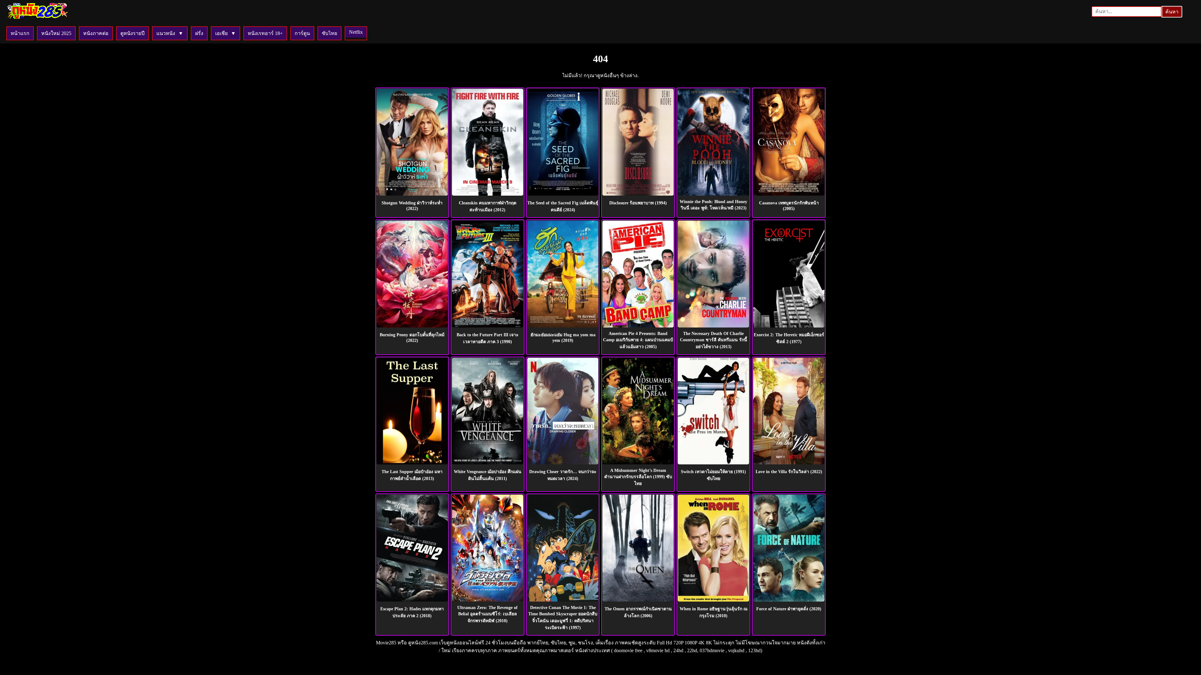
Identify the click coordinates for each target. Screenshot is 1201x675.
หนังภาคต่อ (96, 33)
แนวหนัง (165, 33)
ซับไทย (329, 33)
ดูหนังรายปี (132, 33)
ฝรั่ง (199, 33)
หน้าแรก (20, 33)
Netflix (356, 32)
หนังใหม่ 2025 (56, 33)
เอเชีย (221, 33)
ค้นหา (1171, 11)
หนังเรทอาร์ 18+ (265, 33)
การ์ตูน (302, 33)
